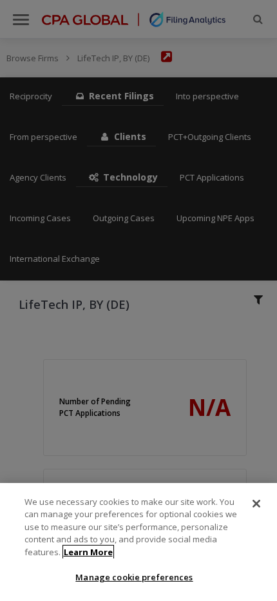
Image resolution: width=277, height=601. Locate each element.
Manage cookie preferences (134, 577)
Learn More (88, 552)
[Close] (256, 503)
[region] (138, 542)
